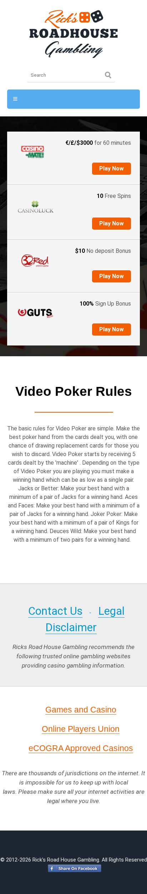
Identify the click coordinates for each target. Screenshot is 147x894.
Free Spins (114, 196)
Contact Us (55, 611)
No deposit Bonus (103, 250)
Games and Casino (80, 709)
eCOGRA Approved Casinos (81, 748)
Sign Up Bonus (105, 303)
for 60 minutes (98, 142)
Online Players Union (81, 729)
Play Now (111, 168)
